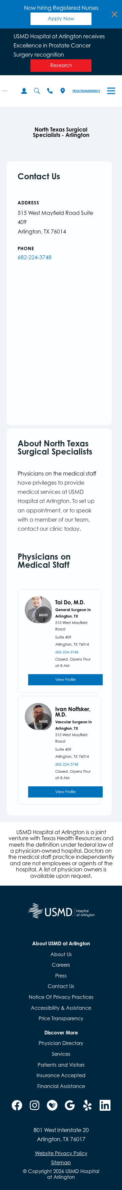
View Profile (65, 679)
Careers (61, 965)
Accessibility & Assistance (61, 1008)
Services (61, 1054)
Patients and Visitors (61, 1065)
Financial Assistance (61, 1086)
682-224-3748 (35, 257)
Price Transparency (86, 91)
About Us (61, 954)
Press (61, 976)
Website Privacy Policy (61, 1153)
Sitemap (61, 1162)
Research (61, 65)
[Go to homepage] (5, 90)
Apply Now (61, 18)
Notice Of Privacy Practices (61, 997)
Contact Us (61, 986)
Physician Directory (61, 1043)
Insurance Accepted (61, 1075)
